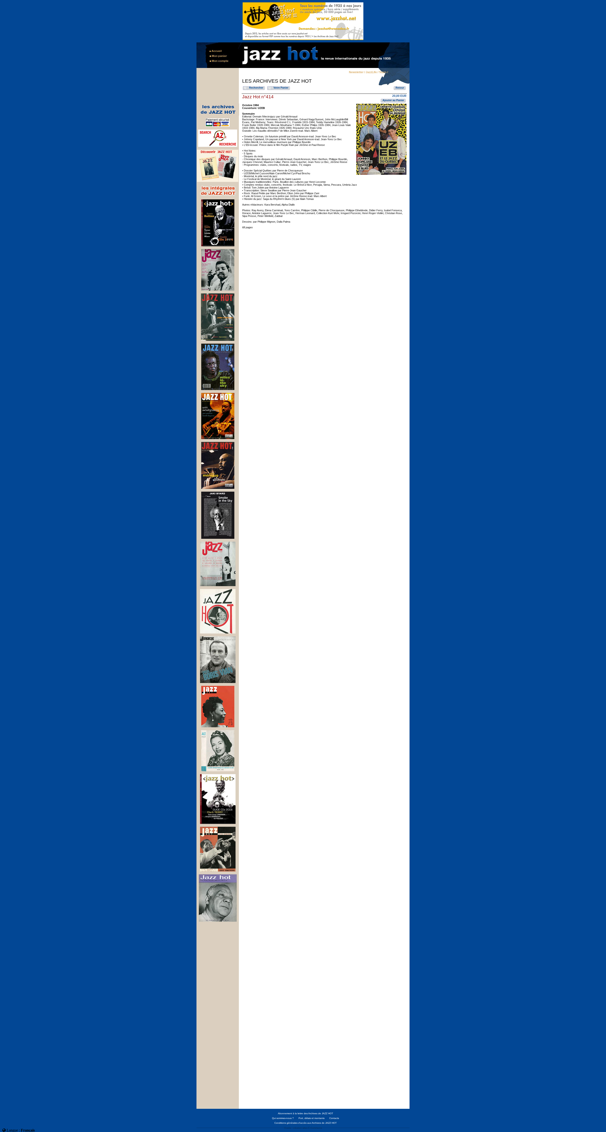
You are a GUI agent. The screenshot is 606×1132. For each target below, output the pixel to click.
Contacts (334, 1118)
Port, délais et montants (312, 1118)
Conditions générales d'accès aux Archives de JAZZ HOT (305, 1123)
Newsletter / (357, 72)
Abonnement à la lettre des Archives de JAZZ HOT (305, 1113)
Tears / (383, 72)
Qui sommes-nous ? (283, 1118)
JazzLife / (372, 72)
